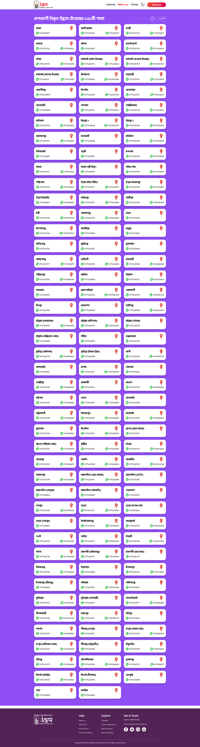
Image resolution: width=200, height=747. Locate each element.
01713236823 (134, 233)
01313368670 (69, 464)
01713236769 (134, 479)
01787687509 (113, 371)
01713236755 (89, 587)
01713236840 (44, 110)
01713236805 (44, 341)
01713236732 (89, 202)
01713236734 (134, 156)
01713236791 (89, 402)
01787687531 (158, 202)
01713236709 (134, 187)
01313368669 (158, 264)
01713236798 (89, 679)
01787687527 (113, 618)
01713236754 (134, 525)
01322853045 (158, 541)
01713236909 (158, 187)
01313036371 (114, 33)
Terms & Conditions (85, 732)
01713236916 (114, 479)
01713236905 (158, 125)
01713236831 (89, 602)
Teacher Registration (108, 724)
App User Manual (107, 732)
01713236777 (134, 602)
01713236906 (158, 171)
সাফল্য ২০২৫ (123, 4)
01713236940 (68, 479)
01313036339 (114, 587)
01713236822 (134, 510)
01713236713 (89, 556)
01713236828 (89, 356)
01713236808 (134, 402)
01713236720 (134, 110)
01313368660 (113, 418)
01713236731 (89, 371)
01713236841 (44, 156)
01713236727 (89, 510)
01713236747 (89, 525)
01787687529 (113, 294)
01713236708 (134, 141)
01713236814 (44, 294)
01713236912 (114, 110)
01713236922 (69, 48)
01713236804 (44, 94)
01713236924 (158, 48)
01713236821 (44, 202)
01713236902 (69, 125)
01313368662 (113, 402)
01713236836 (89, 695)
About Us (82, 720)
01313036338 (158, 525)
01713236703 (44, 187)
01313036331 (114, 525)
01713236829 (44, 495)
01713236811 (89, 633)
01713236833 (134, 371)
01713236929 (69, 679)
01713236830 (89, 495)
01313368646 (158, 602)
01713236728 (44, 356)
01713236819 (89, 48)
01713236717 (44, 264)
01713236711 (44, 79)
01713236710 (89, 64)
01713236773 (44, 664)
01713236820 (89, 125)
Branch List (83, 724)
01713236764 (44, 433)
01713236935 (114, 448)
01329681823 (68, 356)
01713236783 (134, 633)
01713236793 (134, 387)
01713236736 (44, 556)
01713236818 (89, 156)
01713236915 (69, 448)
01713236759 (44, 217)
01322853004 (68, 618)
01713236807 (134, 418)
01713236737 (134, 279)
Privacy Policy (84, 728)
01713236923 (159, 33)
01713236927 (114, 510)
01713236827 (134, 618)
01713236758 (89, 325)
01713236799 (89, 649)
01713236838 (89, 141)
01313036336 (159, 448)
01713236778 (44, 633)
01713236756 (44, 541)
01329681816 (158, 633)
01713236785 (89, 664)
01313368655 (113, 664)
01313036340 (68, 541)
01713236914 (69, 325)
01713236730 (44, 402)
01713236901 (69, 141)
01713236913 (114, 556)
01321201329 (114, 94)
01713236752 (134, 448)
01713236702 (44, 125)
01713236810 (134, 587)
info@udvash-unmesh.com (137, 724)
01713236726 (44, 649)
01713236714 (44, 325)
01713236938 (114, 264)
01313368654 (158, 418)
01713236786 (134, 264)
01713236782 (44, 279)
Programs (104, 720)
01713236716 (89, 479)
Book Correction (107, 728)
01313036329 (69, 217)
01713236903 (69, 187)
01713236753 (44, 602)
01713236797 (134, 433)
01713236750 (134, 464)
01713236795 (44, 618)
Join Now (156, 4)
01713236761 (89, 433)
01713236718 (44, 64)
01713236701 (44, 141)
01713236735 (89, 448)
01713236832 (44, 587)
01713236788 (89, 464)
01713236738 (89, 264)
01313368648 (68, 279)
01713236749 (44, 510)
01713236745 (134, 294)
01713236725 (89, 33)
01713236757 (134, 94)
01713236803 (134, 217)
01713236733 (134, 572)
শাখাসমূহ (134, 4)
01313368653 (69, 633)
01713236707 (89, 187)
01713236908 (158, 141)
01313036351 (159, 94)
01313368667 (69, 433)
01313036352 (114, 325)
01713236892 (69, 572)
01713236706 (134, 171)
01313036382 (113, 217)
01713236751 (89, 541)
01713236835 (89, 171)
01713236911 (69, 79)
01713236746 (134, 202)
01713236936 (69, 556)
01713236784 (44, 418)
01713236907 (114, 187)
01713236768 (89, 94)
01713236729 (44, 679)
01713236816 (89, 79)
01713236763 (44, 248)
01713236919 (159, 79)
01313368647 (69, 387)
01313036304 (158, 64)
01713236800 (89, 572)
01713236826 (113, 64)
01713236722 (44, 48)
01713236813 (44, 371)
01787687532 (158, 294)
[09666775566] (141, 4)
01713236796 (134, 541)
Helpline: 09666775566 (132, 720)
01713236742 (44, 572)
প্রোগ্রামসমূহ (110, 4)
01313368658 (158, 387)
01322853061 (158, 310)
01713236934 (158, 156)
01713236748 (134, 649)
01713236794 (134, 325)
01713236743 (89, 294)
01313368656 (69, 664)
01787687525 (68, 233)
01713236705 (134, 125)
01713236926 (69, 649)
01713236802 (134, 310)
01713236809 (89, 279)
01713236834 (89, 310)
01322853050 (113, 125)
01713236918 (69, 64)
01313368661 (69, 418)
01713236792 (44, 387)
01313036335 (114, 541)
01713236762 (89, 248)
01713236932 (114, 202)
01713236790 (89, 418)
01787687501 (134, 64)
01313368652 (113, 433)
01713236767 (134, 495)
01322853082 (113, 79)
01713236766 (134, 341)
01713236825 (134, 248)
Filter (160, 18)
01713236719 (134, 79)
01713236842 (44, 695)
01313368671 (159, 664)
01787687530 (158, 356)
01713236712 (89, 110)
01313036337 (69, 602)
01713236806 (89, 233)
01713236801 (44, 525)
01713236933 (159, 572)
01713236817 (44, 33)
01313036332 (159, 649)
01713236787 (44, 464)
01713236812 (89, 387)
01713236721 (44, 171)
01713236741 (89, 618)
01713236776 (134, 556)
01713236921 (69, 171)
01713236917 (69, 264)
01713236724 (134, 48)
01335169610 (69, 202)
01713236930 (69, 402)
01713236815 (89, 341)
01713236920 (158, 110)
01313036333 (69, 510)
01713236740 (44, 479)
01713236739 (44, 233)
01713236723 (134, 33)
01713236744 (134, 356)
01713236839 (134, 679)
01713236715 (44, 448)
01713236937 (159, 279)
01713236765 (44, 310)
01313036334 (158, 464)
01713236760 (89, 217)
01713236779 (134, 664)
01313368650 (113, 464)
